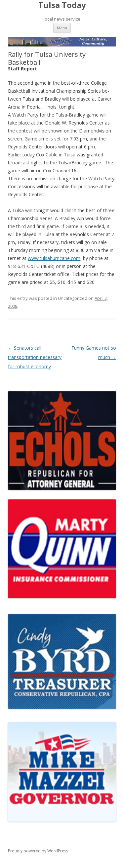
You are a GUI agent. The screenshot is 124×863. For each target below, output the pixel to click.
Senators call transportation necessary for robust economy (35, 357)
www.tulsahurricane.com (54, 258)
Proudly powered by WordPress (38, 851)
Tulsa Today (62, 5)
